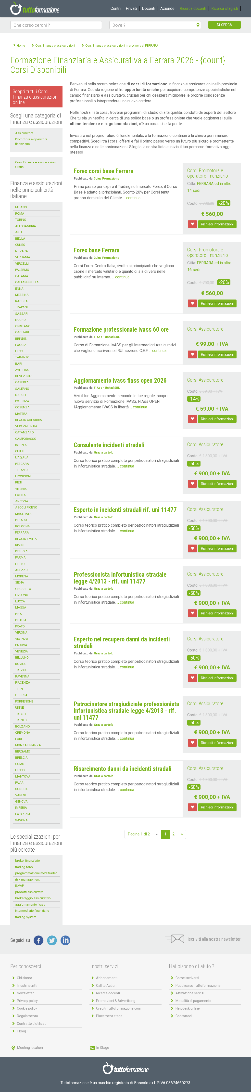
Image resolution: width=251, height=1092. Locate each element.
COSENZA (22, 407)
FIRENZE (21, 564)
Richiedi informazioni (217, 224)
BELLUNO (22, 657)
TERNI (19, 689)
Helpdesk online (188, 1008)
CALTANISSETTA (27, 282)
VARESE (21, 795)
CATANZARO (24, 432)
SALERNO (22, 388)
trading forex (24, 867)
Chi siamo (24, 978)
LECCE (19, 351)
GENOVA (21, 801)
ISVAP (19, 885)
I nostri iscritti (27, 986)
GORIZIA (21, 695)
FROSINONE (23, 476)
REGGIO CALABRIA (28, 420)
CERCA (226, 25)
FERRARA (22, 532)
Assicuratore (24, 133)
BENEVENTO (24, 376)
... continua (131, 197)
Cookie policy (27, 1008)
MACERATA (23, 514)
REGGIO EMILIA (26, 539)
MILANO (21, 207)
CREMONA (22, 732)
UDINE (19, 707)
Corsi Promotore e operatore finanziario (207, 173)
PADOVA (21, 645)
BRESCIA (21, 757)
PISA (18, 614)
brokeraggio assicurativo (33, 898)
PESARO (21, 520)
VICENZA (21, 639)
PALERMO (22, 270)
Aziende (167, 8)
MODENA (21, 576)
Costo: (192, 203)
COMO (19, 764)
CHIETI (19, 451)
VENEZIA (21, 651)
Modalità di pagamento (193, 1001)
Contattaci (184, 1016)
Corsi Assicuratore (205, 329)
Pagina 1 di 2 (139, 834)
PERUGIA (21, 551)
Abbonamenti (106, 978)
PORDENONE (24, 701)
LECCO (20, 770)
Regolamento (27, 1016)
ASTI (18, 232)
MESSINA (22, 295)
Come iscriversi (187, 978)
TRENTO (21, 720)
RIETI (18, 482)
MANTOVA (22, 776)
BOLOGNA (22, 526)
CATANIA (21, 276)
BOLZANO (22, 726)
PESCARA (22, 464)
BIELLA (20, 238)
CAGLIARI (22, 332)
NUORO (20, 320)
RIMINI (19, 545)
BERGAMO (22, 751)
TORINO (20, 219)
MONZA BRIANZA (28, 745)
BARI (18, 363)
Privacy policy (27, 1001)
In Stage (102, 1048)
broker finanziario (27, 860)
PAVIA (19, 782)
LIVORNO (21, 595)
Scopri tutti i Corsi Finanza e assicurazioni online (36, 97)
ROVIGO (20, 664)
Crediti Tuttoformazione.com (118, 1008)
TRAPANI (21, 307)
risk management (27, 879)
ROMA (19, 213)
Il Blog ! (22, 1031)
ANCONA (21, 501)
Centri (116, 8)
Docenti (148, 8)
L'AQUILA (21, 457)
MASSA (20, 607)
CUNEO (20, 245)
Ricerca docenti (193, 8)
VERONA (21, 632)
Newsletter (25, 993)
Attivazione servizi (190, 993)
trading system (25, 917)
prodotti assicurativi (29, 892)
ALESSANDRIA (25, 226)
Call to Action (106, 986)
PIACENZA (22, 682)
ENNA (19, 288)
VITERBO (21, 489)
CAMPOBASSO (25, 439)
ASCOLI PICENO (26, 507)
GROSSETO (23, 589)
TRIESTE (21, 714)
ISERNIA (21, 445)
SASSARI (21, 313)
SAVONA (21, 820)
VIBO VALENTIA (26, 426)
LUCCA (20, 601)
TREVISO (21, 670)
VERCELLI (22, 263)
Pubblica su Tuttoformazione (198, 986)
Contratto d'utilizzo (32, 1024)
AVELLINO (22, 370)
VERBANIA (22, 257)
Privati (131, 8)
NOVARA (21, 251)
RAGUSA (21, 301)
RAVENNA (22, 676)
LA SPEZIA (22, 814)
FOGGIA (20, 345)
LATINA (20, 495)
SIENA (19, 582)
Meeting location (29, 1048)
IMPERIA (21, 807)
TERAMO (21, 470)
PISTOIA (20, 620)
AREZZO (21, 570)
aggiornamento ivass (30, 904)
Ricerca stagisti (224, 8)
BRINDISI (21, 338)
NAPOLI (20, 395)
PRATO (20, 626)
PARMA (20, 557)
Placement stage (109, 1016)
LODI (18, 739)
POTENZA (22, 401)
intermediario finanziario (32, 910)
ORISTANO (22, 326)
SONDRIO (21, 789)
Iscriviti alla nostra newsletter (214, 939)
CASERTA (22, 382)
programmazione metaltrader (36, 873)
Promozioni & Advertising (115, 1001)
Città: (191, 183)
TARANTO (22, 357)
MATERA (21, 414)
